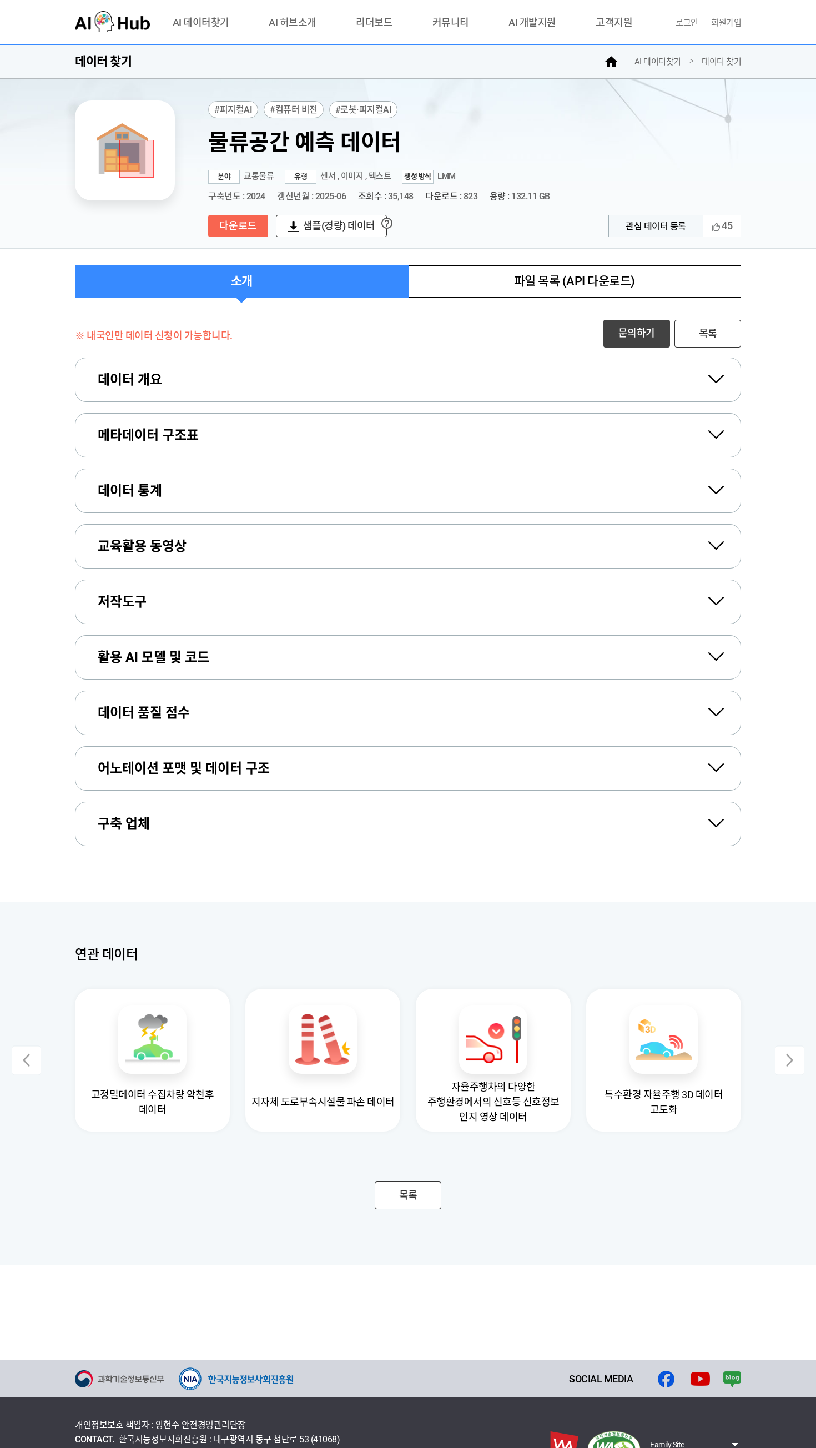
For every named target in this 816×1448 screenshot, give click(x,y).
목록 (708, 333)
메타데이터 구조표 (148, 435)
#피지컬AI (233, 109)
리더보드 (374, 23)
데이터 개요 (130, 380)
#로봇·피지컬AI (363, 109)
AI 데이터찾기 (201, 23)
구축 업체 (124, 824)
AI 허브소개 (292, 23)
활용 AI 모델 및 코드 (153, 657)
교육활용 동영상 (142, 546)
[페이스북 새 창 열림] (666, 1379)
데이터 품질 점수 (144, 713)
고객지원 (614, 23)
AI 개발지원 (532, 23)
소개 (242, 281)
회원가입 (726, 23)
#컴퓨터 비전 (294, 109)
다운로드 (238, 226)
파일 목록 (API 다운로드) (574, 281)
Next (789, 1060)
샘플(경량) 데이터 (339, 226)
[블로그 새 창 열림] (732, 1379)
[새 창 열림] (119, 1378)
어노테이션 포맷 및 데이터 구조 (184, 768)
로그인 (688, 23)
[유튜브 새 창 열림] (700, 1379)
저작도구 (122, 602)
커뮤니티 (450, 23)
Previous (26, 1060)
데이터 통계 (130, 491)
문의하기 (636, 333)
